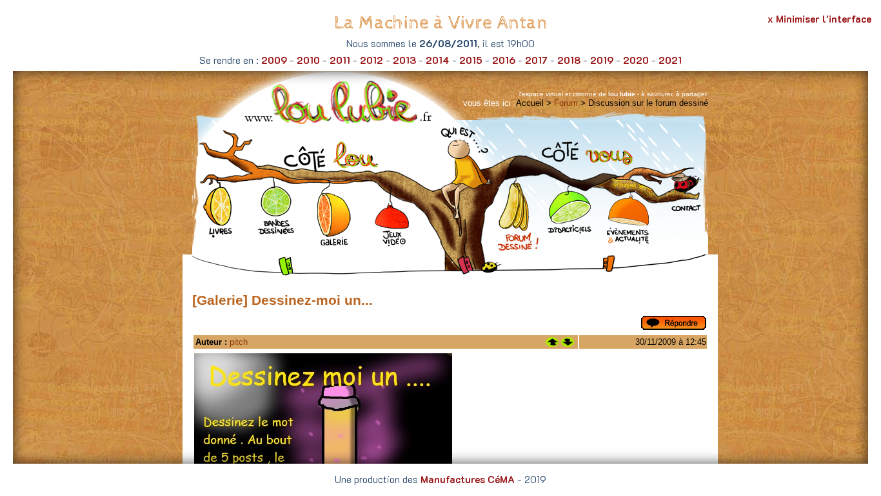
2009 (274, 60)
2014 (438, 60)
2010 (308, 60)
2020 (636, 60)
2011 (340, 60)
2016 (503, 60)
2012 (371, 60)
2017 (536, 60)
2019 (601, 60)
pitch (239, 342)
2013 (404, 60)
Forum (566, 103)
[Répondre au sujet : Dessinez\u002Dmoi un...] (673, 327)
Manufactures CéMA (468, 479)
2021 (670, 60)
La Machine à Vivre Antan (441, 23)
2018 (568, 60)
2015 (470, 60)
